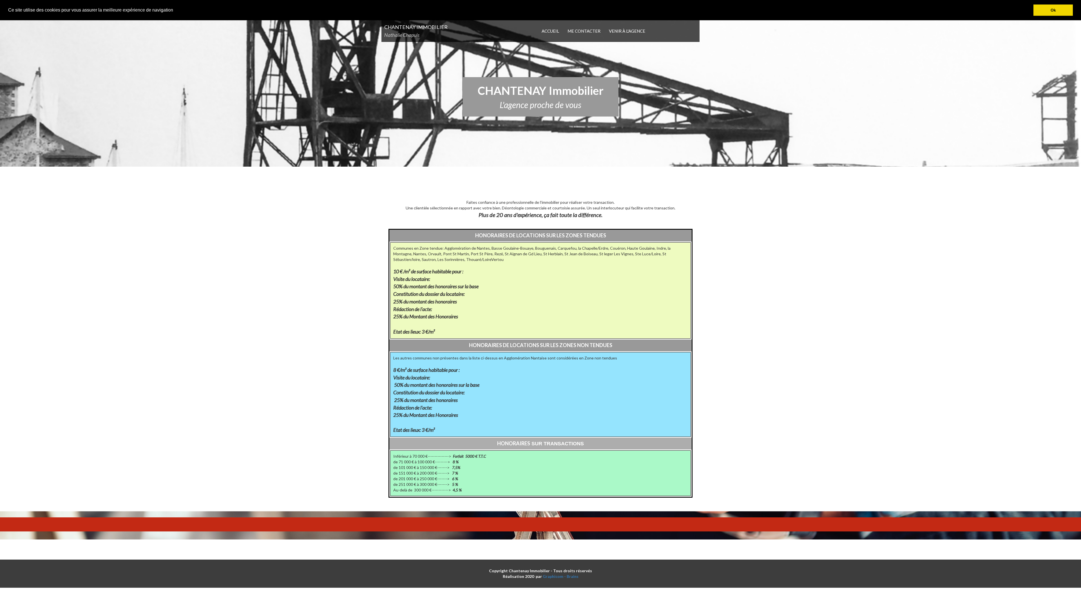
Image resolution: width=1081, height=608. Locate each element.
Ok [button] (1053, 10)
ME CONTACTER (584, 30)
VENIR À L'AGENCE (627, 30)
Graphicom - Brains (561, 576)
